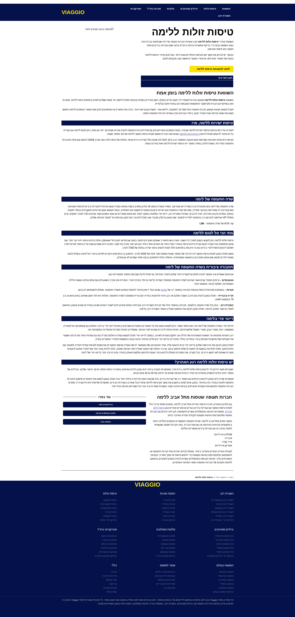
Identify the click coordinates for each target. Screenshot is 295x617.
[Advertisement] (147, 172)
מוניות (164, 290)
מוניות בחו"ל (154, 8)
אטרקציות (135, 8)
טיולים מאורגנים (189, 8)
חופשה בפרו (220, 477)
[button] (143, 78)
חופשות (226, 8)
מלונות (170, 8)
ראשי (231, 477)
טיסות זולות (210, 8)
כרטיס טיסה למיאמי (189, 134)
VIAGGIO (73, 12)
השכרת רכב (224, 15)
